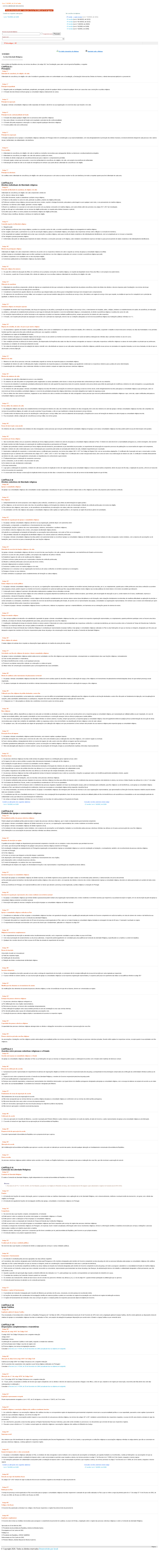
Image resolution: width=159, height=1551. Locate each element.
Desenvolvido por (48, 1549)
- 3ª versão (69, 24)
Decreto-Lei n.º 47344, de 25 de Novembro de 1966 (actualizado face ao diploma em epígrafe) (37, 1348)
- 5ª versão (69, 19)
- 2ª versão (69, 26)
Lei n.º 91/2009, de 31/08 (11, 17)
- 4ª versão (69, 21)
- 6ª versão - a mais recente (74, 17)
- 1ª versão (69, 29)
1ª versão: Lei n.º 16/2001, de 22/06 (95, 804)
